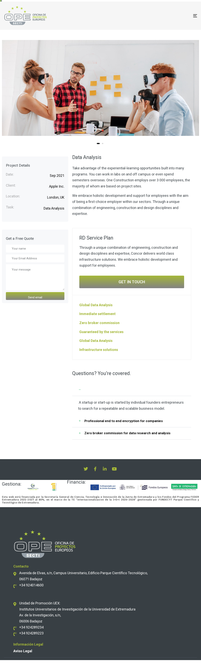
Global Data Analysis (95, 305)
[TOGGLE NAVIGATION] (165, 16)
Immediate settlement (97, 314)
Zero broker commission (99, 323)
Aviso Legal (22, 651)
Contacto (21, 566)
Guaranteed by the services (101, 332)
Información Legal (28, 644)
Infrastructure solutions (98, 350)
